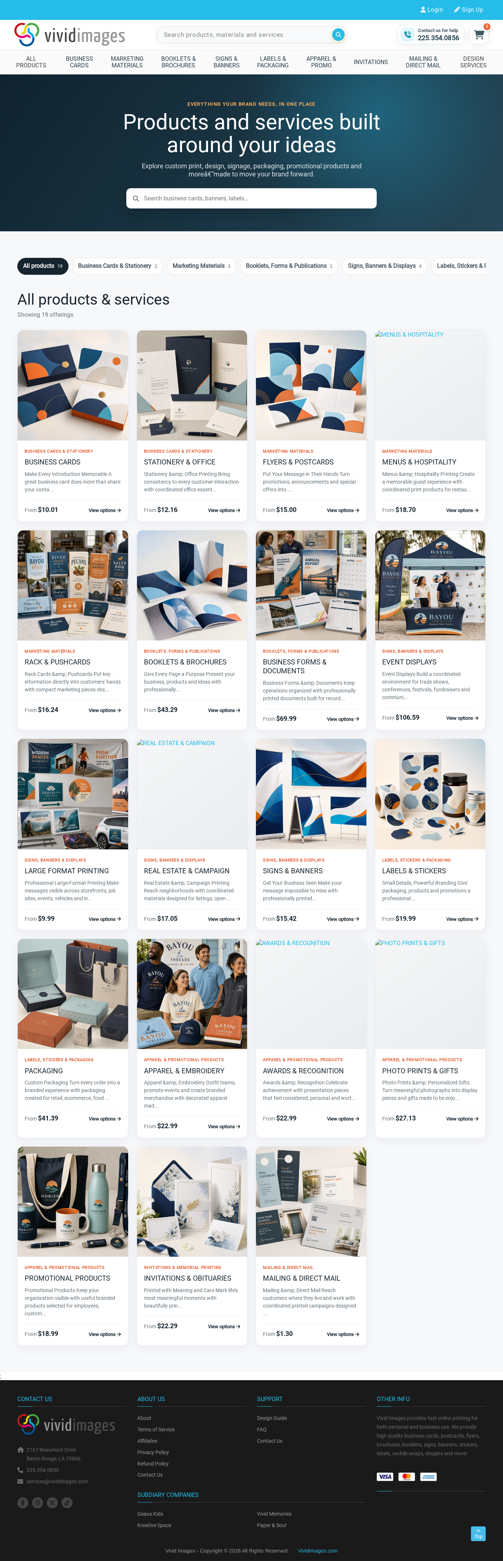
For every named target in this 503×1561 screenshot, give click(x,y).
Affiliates (147, 1441)
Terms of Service (156, 1429)
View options (103, 510)
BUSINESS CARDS (52, 462)
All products (43, 265)
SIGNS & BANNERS (293, 871)
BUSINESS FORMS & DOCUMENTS (295, 666)
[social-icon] (22, 1502)
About (144, 1418)
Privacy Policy (153, 1452)
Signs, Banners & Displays (385, 265)
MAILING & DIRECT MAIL (301, 1278)
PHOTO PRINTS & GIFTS (420, 1071)
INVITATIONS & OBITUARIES (187, 1278)
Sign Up (472, 9)
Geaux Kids (150, 1514)
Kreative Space (154, 1525)
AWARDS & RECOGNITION (303, 1071)
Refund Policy (153, 1464)
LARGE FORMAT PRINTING (67, 871)
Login (435, 9)
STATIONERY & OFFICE (179, 462)
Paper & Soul (271, 1525)
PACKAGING (44, 1071)
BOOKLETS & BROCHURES (185, 662)
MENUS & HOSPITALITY (419, 462)
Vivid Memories (274, 1514)
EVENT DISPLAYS (409, 662)
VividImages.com (318, 1551)
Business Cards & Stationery (117, 265)
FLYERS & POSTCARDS (298, 462)
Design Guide (272, 1418)
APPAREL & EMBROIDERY (184, 1071)
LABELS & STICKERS (414, 871)
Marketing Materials (202, 265)
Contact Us (150, 1475)
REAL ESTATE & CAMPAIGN (187, 871)
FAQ (262, 1429)
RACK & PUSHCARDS (57, 662)
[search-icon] (338, 34)
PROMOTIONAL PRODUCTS (67, 1278)
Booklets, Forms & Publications (289, 265)
